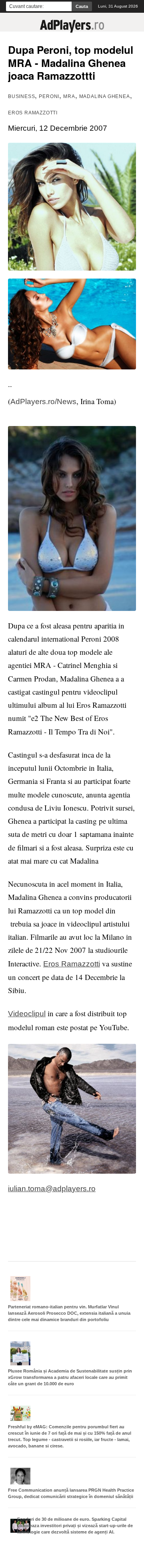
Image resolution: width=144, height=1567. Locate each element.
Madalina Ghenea (104, 96)
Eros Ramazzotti (33, 112)
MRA (69, 96)
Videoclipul (27, 1013)
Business (21, 96)
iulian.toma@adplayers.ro (52, 1188)
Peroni (49, 96)
